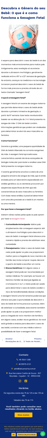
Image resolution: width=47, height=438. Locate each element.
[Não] (43, 431)
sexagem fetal (18, 218)
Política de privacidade (27, 435)
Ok (14, 435)
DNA (27, 119)
